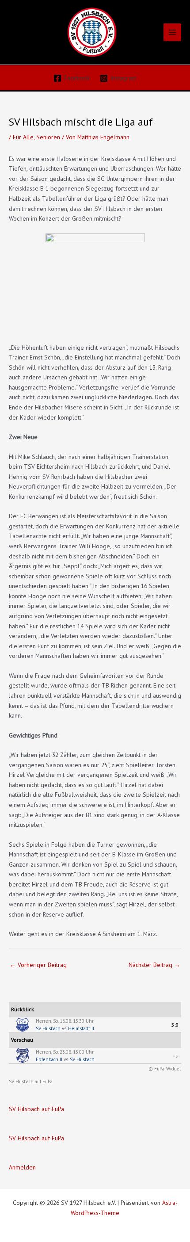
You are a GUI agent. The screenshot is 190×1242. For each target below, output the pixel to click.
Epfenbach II (49, 1059)
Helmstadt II (81, 1028)
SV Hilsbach (48, 1028)
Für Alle (23, 137)
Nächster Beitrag (154, 965)
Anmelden (22, 1167)
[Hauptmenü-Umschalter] (172, 32)
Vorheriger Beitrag (38, 965)
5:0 (175, 1025)
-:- (176, 1056)
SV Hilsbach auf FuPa (31, 1081)
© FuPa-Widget (164, 1069)
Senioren (48, 137)
